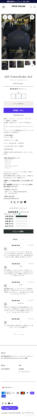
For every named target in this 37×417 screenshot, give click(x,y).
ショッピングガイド (24, 372)
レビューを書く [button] (18, 231)
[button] (14, 89)
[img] (16, 245)
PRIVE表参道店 (5, 369)
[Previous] (5, 17)
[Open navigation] (5, 6)
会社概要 (21, 369)
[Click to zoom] (32, 17)
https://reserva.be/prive (20, 191)
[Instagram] (21, 203)
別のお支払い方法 (18, 115)
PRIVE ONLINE (16, 413)
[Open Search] (31, 7)
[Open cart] (35, 6)
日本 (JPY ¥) (7, 387)
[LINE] (25, 203)
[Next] (10, 17)
